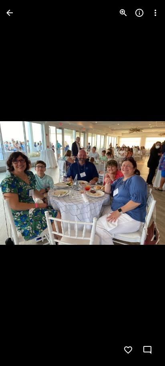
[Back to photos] (9, 12)
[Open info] (139, 13)
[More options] (155, 13)
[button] (22, 183)
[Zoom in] (123, 13)
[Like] (128, 350)
